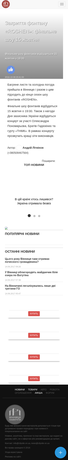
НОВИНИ (20, 389)
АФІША (38, 393)
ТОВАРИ (32, 389)
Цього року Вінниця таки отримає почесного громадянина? (27, 260)
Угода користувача (13, 452)
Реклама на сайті (13, 457)
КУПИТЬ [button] (34, 314)
